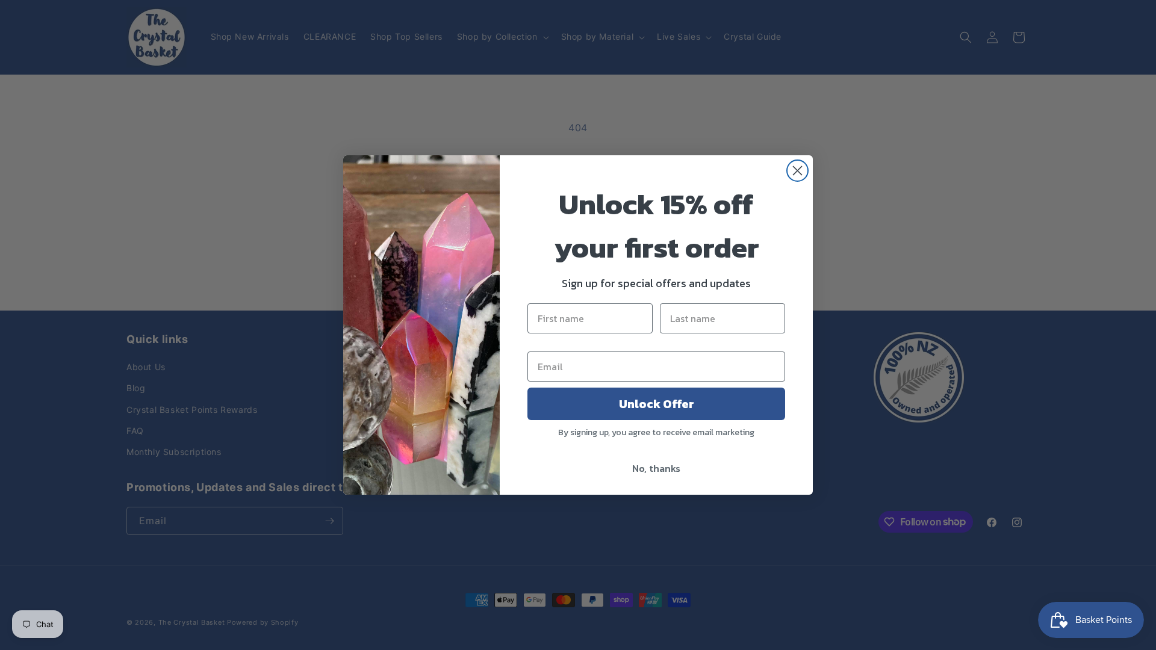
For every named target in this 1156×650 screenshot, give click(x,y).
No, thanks (656, 468)
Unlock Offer (656, 404)
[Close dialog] (797, 170)
